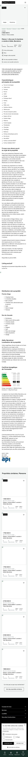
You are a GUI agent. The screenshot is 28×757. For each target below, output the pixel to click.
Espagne (3, 28)
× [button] (24, 725)
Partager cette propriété (9, 55)
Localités (4, 713)
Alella (19, 28)
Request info (23, 754)
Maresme (14, 28)
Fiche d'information (8, 50)
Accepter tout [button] (8, 743)
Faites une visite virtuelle (14, 282)
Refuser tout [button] (20, 743)
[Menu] (25, 2)
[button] (23, 487)
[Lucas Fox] (8, 2)
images (4, 22)
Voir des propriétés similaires (10, 59)
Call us (4, 754)
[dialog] (14, 736)
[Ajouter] (25, 7)
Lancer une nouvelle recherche (11, 62)
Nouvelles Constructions (8, 717)
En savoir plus (6, 731)
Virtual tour (12, 22)
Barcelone (9, 28)
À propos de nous (6, 706)
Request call (17, 754)
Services (4, 710)
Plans (5, 53)
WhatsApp (11, 754)
